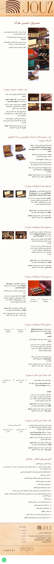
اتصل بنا (24, 541)
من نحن (24, 538)
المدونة (24, 536)
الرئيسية (23, 530)
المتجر (24, 533)
